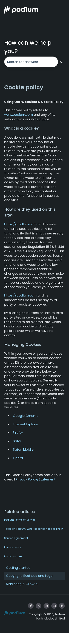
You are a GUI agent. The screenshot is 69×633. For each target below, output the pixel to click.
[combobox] (31, 62)
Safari (17, 441)
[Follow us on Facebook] (31, 606)
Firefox (18, 432)
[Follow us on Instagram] (46, 606)
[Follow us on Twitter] (38, 606)
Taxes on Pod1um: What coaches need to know (33, 529)
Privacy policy (12, 547)
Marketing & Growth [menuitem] (22, 584)
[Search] (61, 62)
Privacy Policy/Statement (35, 479)
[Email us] (54, 606)
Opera (18, 458)
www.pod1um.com (18, 114)
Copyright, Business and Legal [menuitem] (29, 575)
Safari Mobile (23, 449)
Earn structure (13, 556)
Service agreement (16, 538)
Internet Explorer (26, 424)
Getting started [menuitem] (18, 567)
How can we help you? (27, 47)
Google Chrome (25, 415)
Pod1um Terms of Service (20, 520)
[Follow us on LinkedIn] (62, 606)
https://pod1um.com (20, 224)
